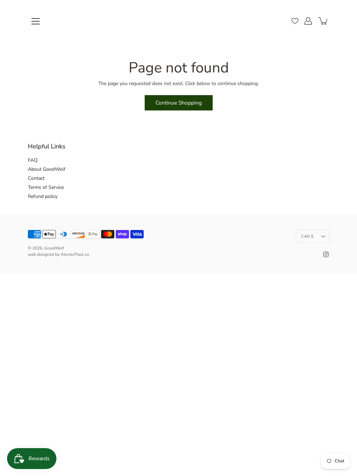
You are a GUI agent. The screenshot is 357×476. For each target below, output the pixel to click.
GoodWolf (54, 248)
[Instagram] (326, 254)
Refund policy (43, 196)
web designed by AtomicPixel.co (58, 254)
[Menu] (35, 21)
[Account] (308, 20)
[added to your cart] (323, 20)
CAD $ (307, 236)
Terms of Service (46, 187)
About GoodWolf (47, 169)
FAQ (33, 160)
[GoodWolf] (179, 20)
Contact (36, 178)
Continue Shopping (178, 102)
